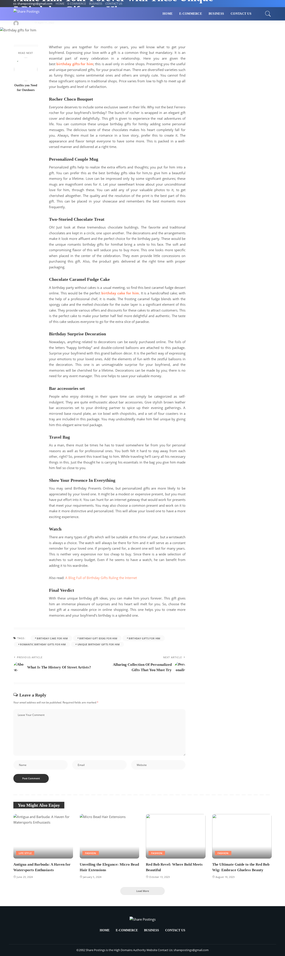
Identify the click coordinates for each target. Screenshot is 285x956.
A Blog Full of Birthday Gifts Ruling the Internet (101, 577)
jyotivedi (25, 22)
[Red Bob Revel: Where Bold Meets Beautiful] (176, 836)
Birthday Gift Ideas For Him (98, 638)
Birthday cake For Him (52, 638)
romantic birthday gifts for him (43, 644)
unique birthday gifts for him (98, 644)
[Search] (268, 13)
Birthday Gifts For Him (144, 638)
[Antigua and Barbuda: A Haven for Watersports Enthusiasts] (43, 836)
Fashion (90, 853)
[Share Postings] (26, 14)
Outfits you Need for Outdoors (25, 87)
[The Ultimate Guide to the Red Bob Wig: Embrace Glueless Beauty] (242, 836)
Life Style (25, 853)
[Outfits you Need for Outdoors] (25, 69)
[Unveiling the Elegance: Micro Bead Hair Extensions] (109, 836)
